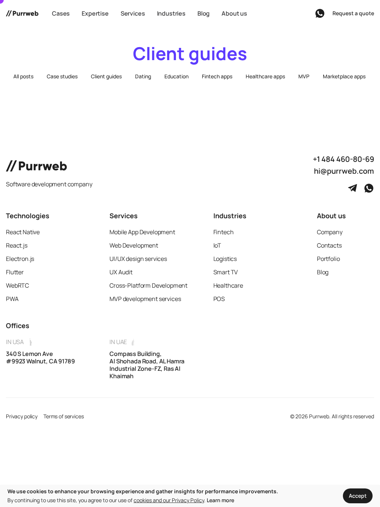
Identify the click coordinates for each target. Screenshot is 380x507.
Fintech (223, 232)
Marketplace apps (344, 76)
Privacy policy (21, 416)
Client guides (106, 76)
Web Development (133, 245)
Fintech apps (217, 76)
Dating (143, 76)
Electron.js (20, 259)
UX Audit (120, 272)
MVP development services (145, 299)
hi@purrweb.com (344, 171)
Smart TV (225, 272)
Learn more (220, 500)
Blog (322, 272)
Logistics (225, 259)
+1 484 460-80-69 (343, 159)
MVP (303, 76)
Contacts (329, 245)
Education (176, 76)
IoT (217, 245)
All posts (23, 76)
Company (330, 232)
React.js (16, 245)
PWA (12, 299)
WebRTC (17, 285)
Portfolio (328, 259)
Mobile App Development (142, 232)
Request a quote (353, 13)
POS (219, 299)
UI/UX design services (138, 259)
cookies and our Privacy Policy (169, 500)
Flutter (15, 272)
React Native (23, 232)
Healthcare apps (265, 76)
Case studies (62, 76)
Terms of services (63, 416)
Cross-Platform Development (148, 285)
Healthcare (228, 285)
